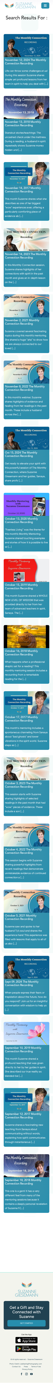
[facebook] (21, 1374)
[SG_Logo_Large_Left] (20, 3)
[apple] (26, 1338)
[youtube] (31, 1374)
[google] (26, 1346)
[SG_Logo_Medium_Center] (26, 1282)
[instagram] (26, 1374)
